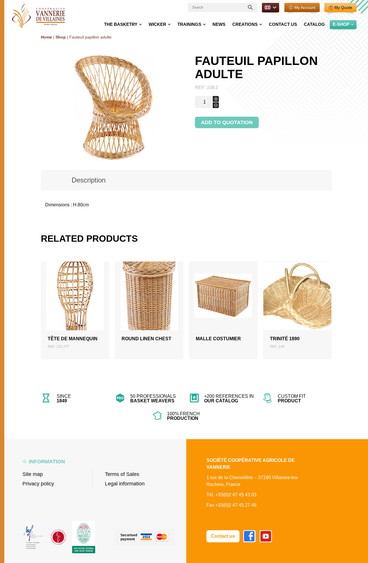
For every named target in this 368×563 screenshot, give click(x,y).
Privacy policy (38, 484)
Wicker (157, 24)
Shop (60, 37)
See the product (75, 303)
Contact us (283, 24)
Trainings (189, 24)
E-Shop (341, 24)
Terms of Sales (122, 474)
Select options (149, 305)
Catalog (314, 24)
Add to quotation (227, 122)
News (218, 24)
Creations (245, 24)
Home (46, 37)
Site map (32, 474)
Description (89, 180)
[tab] (89, 180)
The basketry (120, 24)
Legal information (125, 484)
